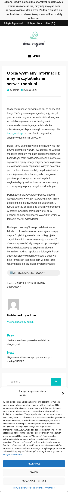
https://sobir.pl (15, 133)
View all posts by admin (20, 321)
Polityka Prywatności (45, 488)
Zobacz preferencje (34, 481)
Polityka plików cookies (24, 488)
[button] (63, 393)
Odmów (34, 472)
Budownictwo (14, 286)
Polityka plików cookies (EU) (41, 23)
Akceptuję (34, 463)
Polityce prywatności (12, 454)
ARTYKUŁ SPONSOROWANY (31, 283)
